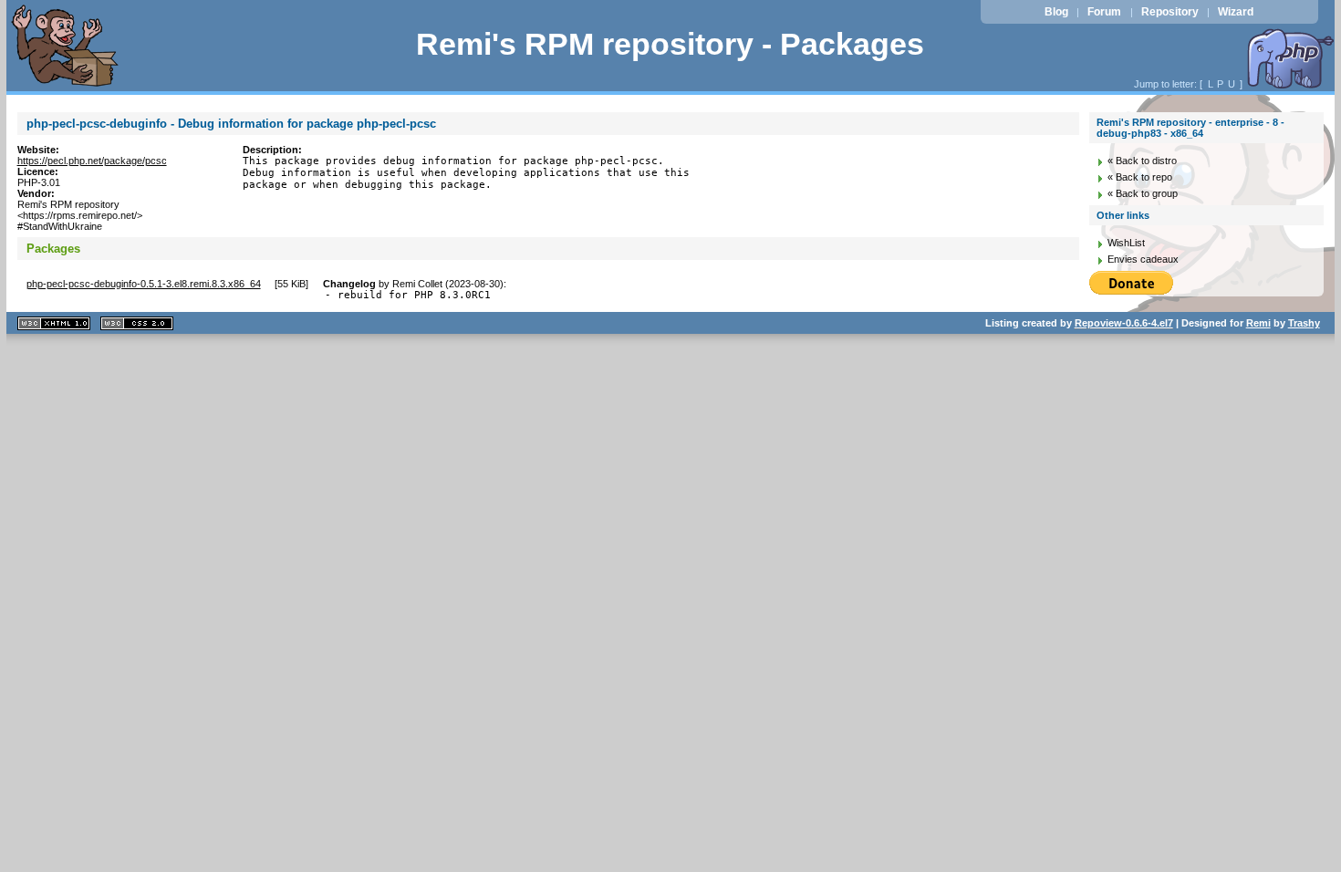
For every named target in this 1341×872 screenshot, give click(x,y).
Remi (1258, 322)
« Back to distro (1142, 160)
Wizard (1235, 11)
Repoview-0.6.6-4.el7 (1124, 322)
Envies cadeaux (1143, 259)
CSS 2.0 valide (136, 323)
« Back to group (1142, 193)
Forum (1104, 11)
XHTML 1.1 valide (53, 323)
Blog (1056, 11)
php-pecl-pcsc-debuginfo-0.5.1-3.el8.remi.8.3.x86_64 (143, 283)
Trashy (1304, 322)
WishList (1126, 242)
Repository (1170, 11)
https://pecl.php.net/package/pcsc (92, 160)
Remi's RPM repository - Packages (670, 44)
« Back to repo (1139, 176)
